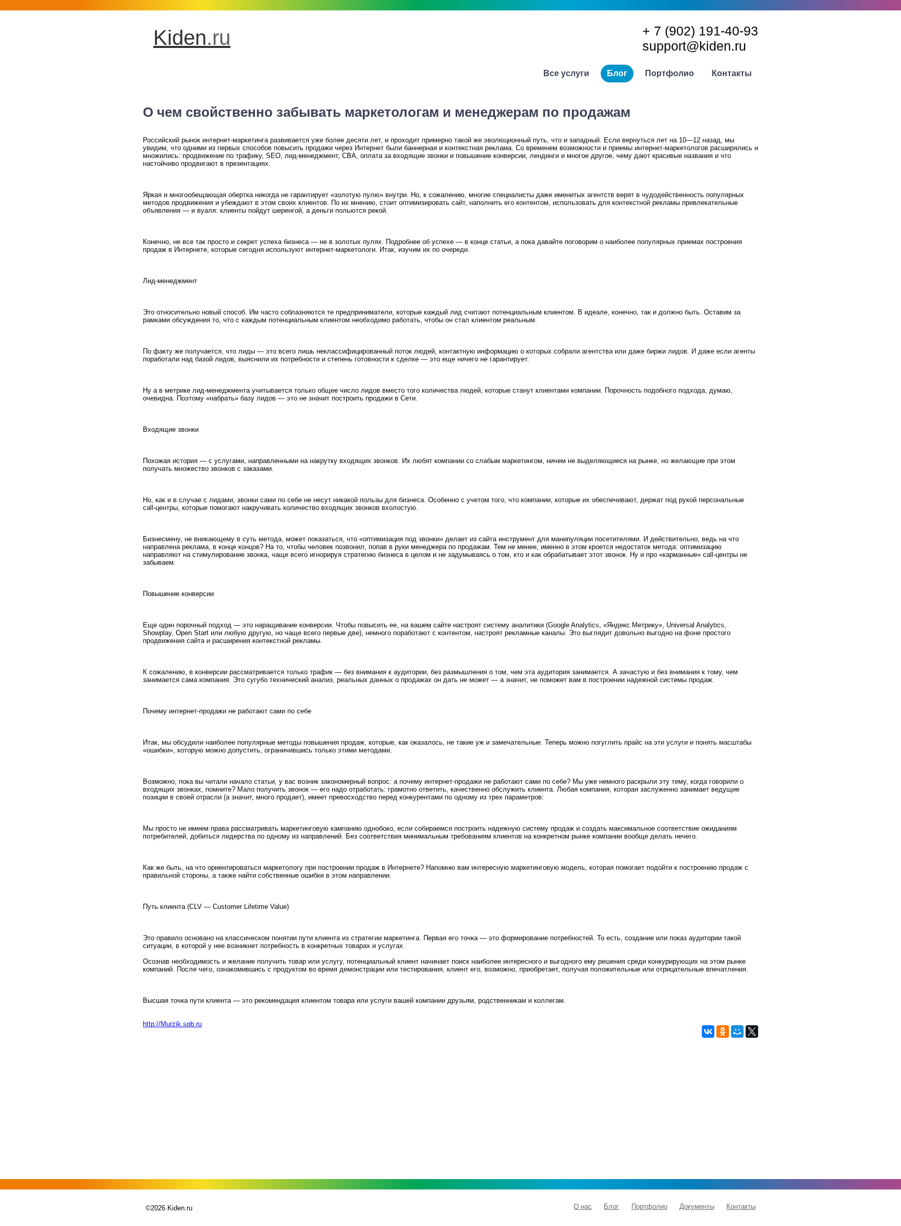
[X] (752, 1031)
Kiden (191, 37)
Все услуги (566, 73)
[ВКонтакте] (708, 1031)
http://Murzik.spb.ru (172, 1024)
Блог (617, 73)
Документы (696, 1206)
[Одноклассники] (722, 1031)
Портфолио (669, 73)
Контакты (732, 73)
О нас (583, 1206)
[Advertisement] (450, 1111)
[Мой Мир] (737, 1031)
